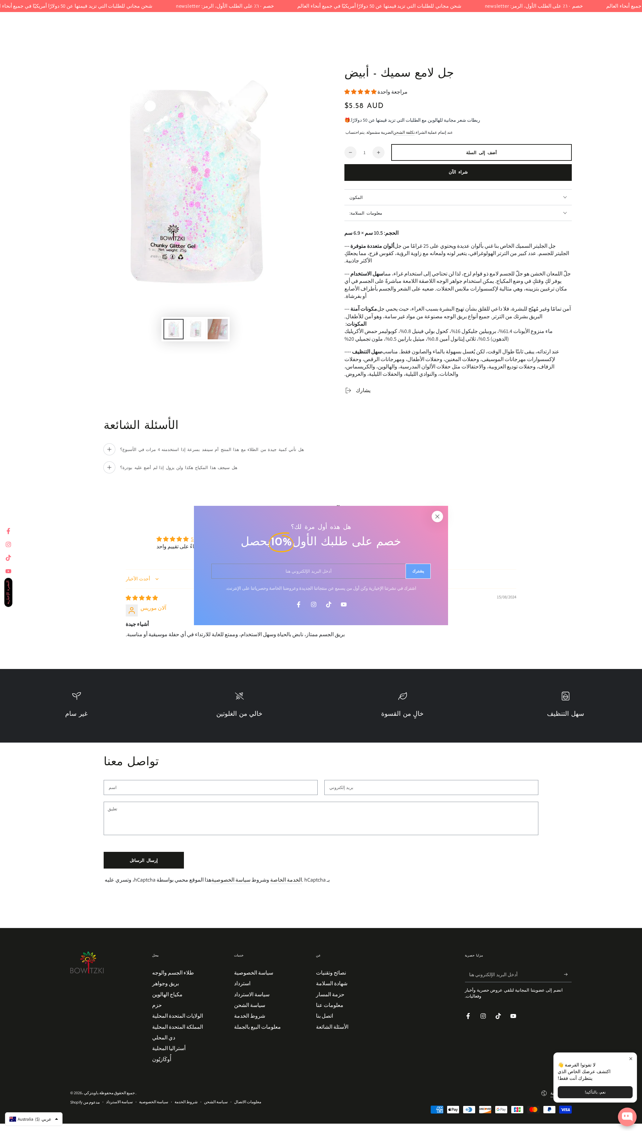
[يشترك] (568, 974)
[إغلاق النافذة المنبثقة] (631, 1058)
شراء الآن (458, 172)
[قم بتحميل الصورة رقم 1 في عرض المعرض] (174, 329)
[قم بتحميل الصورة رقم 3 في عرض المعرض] (218, 329)
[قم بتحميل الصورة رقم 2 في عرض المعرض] (196, 329)
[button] (361, 91)
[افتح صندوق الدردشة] (627, 1117)
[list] (321, 708)
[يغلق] (437, 516)
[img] (142, 597)
